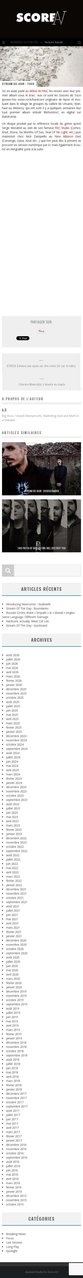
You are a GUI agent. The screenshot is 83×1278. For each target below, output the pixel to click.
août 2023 (12, 804)
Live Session (14, 1242)
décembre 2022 (16, 838)
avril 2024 (12, 770)
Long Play (12, 1247)
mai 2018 (12, 1072)
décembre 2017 (16, 1094)
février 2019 (14, 1034)
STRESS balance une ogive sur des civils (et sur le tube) (41, 366)
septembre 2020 (16, 953)
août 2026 (12, 655)
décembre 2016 (16, 1145)
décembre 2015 (16, 1196)
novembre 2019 (16, 996)
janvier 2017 (14, 1140)
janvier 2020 (14, 987)
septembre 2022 (16, 851)
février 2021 (14, 932)
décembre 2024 (16, 736)
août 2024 (12, 753)
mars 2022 (13, 876)
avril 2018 (12, 1076)
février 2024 (14, 778)
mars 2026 (13, 676)
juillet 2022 (13, 859)
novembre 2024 (16, 740)
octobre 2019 (15, 1000)
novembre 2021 (16, 893)
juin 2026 (12, 663)
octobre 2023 (15, 795)
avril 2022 (12, 872)
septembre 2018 (16, 1055)
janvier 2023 (14, 834)
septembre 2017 (16, 1106)
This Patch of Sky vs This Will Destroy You (41, 548)
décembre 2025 (16, 689)
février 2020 (14, 983)
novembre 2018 (16, 1047)
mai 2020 (12, 970)
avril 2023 (12, 821)
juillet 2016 (13, 1166)
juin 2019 (12, 1017)
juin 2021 (12, 915)
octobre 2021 (15, 898)
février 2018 (14, 1085)
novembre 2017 (16, 1098)
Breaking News (16, 1234)
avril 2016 (12, 1179)
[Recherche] (80, 42)
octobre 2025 (15, 698)
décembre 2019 (16, 991)
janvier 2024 (14, 783)
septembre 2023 (16, 800)
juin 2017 (12, 1119)
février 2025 (14, 727)
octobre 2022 (15, 847)
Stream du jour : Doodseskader (41, 491)
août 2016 (12, 1162)
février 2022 (14, 881)
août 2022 (12, 855)
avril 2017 (12, 1128)
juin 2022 (12, 864)
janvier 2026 (14, 685)
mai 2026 (12, 668)
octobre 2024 (15, 744)
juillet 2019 (13, 1013)
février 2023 (14, 830)
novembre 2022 (16, 842)
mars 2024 (13, 774)
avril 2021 (12, 923)
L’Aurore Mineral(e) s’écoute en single (42, 384)
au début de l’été (36, 91)
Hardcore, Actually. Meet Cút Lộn (60, 42)
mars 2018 (13, 1081)
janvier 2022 (14, 885)
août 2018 (12, 1059)
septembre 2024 (16, 749)
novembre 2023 (16, 791)
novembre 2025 (16, 693)
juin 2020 (12, 966)
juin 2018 (12, 1068)
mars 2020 (13, 979)
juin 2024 (12, 761)
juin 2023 (12, 812)
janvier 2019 (14, 1038)
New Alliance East (68, 136)
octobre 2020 (15, 949)
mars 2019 (13, 1030)
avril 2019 (12, 1025)
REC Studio (62, 128)
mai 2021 (12, 919)
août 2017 (12, 1111)
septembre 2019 (16, 1004)
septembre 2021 (16, 902)
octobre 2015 (15, 1204)
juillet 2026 (13, 659)
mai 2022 (12, 868)
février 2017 (14, 1136)
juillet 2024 (13, 757)
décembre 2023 (16, 787)
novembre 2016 (16, 1149)
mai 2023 (12, 817)
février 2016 (14, 1187)
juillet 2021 (13, 910)
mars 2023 (13, 825)
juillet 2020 (13, 962)
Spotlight (12, 1251)
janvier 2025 (14, 732)
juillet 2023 (13, 808)
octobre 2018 (15, 1051)
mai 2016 (12, 1174)
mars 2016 (13, 1183)
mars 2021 (13, 927)
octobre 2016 (15, 1153)
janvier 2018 (14, 1089)
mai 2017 (12, 1123)
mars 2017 (13, 1132)
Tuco (77, 95)
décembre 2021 (16, 889)
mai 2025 (12, 715)
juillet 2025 (13, 706)
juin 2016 (12, 1170)
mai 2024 (12, 766)
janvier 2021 (14, 936)
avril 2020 (12, 974)
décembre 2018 (16, 1042)
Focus (10, 1238)
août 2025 (12, 702)
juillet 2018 (13, 1064)
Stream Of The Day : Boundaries (27, 608)
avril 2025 (12, 719)
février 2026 (14, 680)
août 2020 (12, 957)
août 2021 (12, 906)
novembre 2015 (16, 1200)
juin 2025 (12, 710)
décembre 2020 (16, 940)
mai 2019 (12, 1021)
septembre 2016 (16, 1157)
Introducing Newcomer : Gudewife (28, 604)
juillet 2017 (13, 1115)
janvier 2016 (14, 1191)
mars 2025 (13, 723)
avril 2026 (12, 672)
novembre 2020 (16, 944)
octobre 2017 (15, 1102)
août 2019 (12, 1008)
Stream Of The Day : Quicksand (26, 625)
